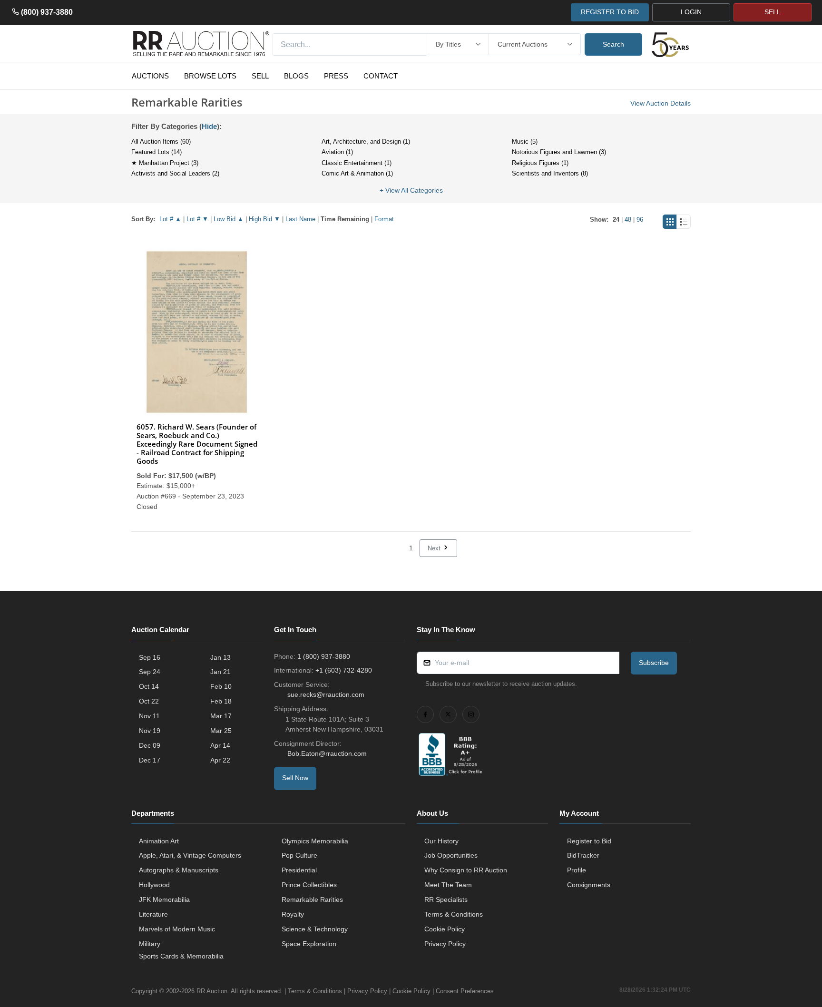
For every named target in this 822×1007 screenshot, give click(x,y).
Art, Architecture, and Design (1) (366, 141)
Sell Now (295, 778)
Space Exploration (309, 944)
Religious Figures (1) (540, 162)
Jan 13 (220, 657)
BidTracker (583, 855)
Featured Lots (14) (156, 152)
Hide (209, 126)
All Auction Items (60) (161, 141)
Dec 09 (149, 745)
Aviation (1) (337, 152)
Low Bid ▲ (229, 219)
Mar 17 (221, 716)
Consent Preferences (465, 991)
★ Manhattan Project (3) (164, 162)
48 (628, 219)
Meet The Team (448, 885)
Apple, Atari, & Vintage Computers (190, 855)
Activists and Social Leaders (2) (175, 173)
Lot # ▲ (170, 219)
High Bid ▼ (264, 219)
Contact (380, 76)
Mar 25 (221, 730)
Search (613, 44)
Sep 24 (149, 671)
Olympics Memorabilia (315, 841)
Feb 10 (221, 686)
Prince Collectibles (309, 885)
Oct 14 (149, 686)
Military (149, 944)
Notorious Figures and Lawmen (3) (559, 152)
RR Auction (211, 991)
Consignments (588, 885)
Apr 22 (220, 760)
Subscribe (654, 662)
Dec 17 (149, 760)
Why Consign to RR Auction (465, 870)
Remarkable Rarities (312, 899)
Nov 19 (149, 730)
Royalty (293, 914)
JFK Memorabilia (164, 899)
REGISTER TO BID (610, 12)
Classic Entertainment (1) (356, 162)
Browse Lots (210, 76)
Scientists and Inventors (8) (550, 173)
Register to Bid (589, 841)
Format (384, 219)
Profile (576, 870)
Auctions (150, 76)
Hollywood (154, 885)
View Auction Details (660, 103)
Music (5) (525, 141)
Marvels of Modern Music (177, 929)
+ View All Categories (411, 190)
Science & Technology (315, 929)
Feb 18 (221, 701)
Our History (441, 841)
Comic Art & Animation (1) (357, 173)
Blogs (296, 76)
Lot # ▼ (197, 219)
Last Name (300, 219)
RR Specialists (446, 899)
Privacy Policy (445, 944)
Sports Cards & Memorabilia (181, 956)
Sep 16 (149, 657)
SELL (772, 12)
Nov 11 (149, 716)
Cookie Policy (444, 929)
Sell (260, 76)
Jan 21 (220, 671)
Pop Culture (299, 855)
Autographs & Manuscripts (178, 870)
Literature (153, 914)
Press (336, 76)
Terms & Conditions (453, 914)
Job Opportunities (451, 855)
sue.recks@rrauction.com (325, 694)
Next (435, 548)
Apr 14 (220, 745)
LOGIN (691, 12)
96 (639, 219)
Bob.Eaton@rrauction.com (327, 753)
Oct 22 (149, 701)
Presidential (299, 870)
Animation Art (159, 841)
